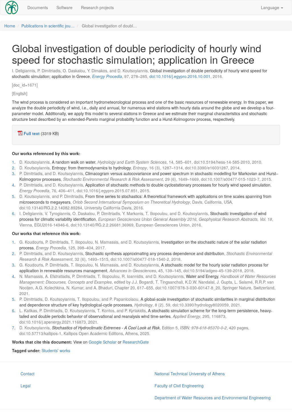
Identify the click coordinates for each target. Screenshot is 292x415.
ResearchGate (136, 342)
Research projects (97, 7)
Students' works (56, 350)
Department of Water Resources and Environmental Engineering (213, 397)
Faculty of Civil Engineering (179, 385)
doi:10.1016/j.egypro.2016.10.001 (179, 76)
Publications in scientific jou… (47, 26)
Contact (28, 373)
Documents (37, 7)
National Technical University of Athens (190, 373)
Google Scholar (103, 342)
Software (64, 7)
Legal (26, 385)
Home (9, 26)
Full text (32, 133)
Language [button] (270, 7)
